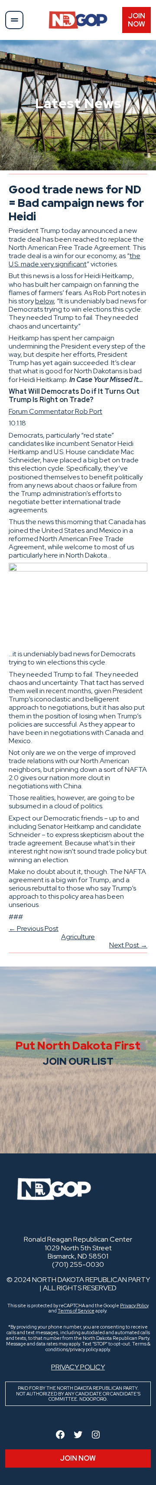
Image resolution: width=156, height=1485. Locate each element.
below (44, 301)
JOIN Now (136, 20)
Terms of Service (76, 1311)
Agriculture (78, 936)
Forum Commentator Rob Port (55, 411)
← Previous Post (33, 928)
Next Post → (128, 945)
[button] (14, 20)
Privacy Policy (134, 1305)
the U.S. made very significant (74, 260)
